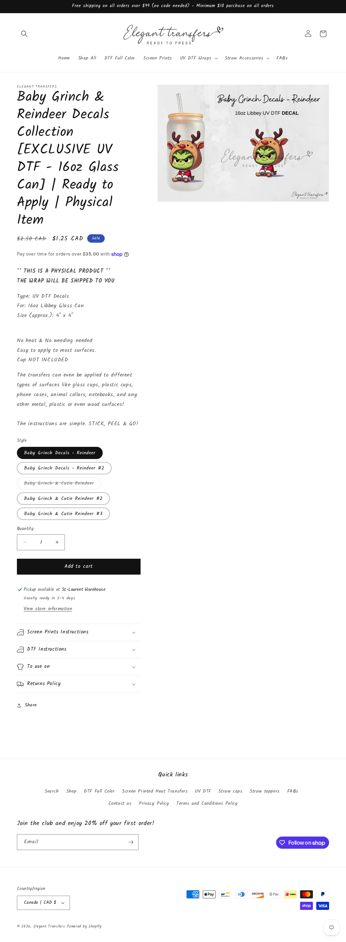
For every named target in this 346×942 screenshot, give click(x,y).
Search (52, 791)
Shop (71, 791)
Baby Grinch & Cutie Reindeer (62, 484)
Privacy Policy (154, 803)
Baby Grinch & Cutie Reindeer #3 (63, 513)
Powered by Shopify (84, 926)
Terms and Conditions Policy (207, 803)
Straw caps (230, 791)
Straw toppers (265, 791)
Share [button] (31, 705)
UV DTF (203, 791)
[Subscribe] (130, 842)
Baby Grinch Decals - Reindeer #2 (64, 468)
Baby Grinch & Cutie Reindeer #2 (63, 498)
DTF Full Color (99, 791)
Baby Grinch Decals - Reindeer (60, 453)
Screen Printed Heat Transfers (155, 791)
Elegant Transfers (49, 926)
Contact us (120, 803)
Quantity (25, 529)
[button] (24, 33)
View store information (48, 608)
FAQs (292, 791)
